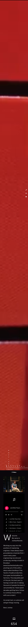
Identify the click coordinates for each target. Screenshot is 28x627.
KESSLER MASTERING (16, 466)
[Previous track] (6, 514)
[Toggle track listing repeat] (11, 514)
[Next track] (9, 514)
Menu (14, 472)
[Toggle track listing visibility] (21, 514)
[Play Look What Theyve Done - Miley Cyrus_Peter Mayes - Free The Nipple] (7, 508)
